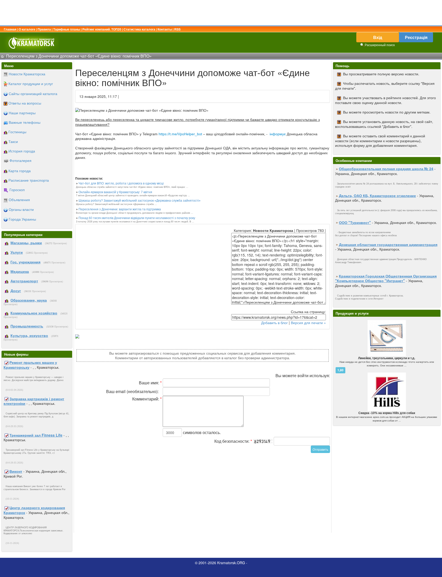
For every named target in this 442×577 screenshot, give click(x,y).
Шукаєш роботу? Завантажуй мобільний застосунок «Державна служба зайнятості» (140, 200)
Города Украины (22, 219)
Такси (13, 141)
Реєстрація (416, 37)
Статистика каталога (139, 29)
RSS (177, 29)
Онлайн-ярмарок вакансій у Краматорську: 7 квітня (115, 192)
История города (21, 150)
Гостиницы (17, 131)
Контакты (165, 29)
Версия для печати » (308, 322)
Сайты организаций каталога (33, 93)
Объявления (19, 199)
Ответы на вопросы (24, 103)
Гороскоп (17, 189)
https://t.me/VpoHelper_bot (180, 134)
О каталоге (27, 29)
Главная (10, 29)
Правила (44, 29)
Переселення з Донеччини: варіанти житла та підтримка (120, 209)
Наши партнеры (22, 112)
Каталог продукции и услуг (30, 83)
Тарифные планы (66, 29)
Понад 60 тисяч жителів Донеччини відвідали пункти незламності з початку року (137, 218)
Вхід (377, 37)
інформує (278, 134)
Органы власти (21, 209)
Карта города (19, 170)
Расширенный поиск (380, 45)
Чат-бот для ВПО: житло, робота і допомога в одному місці (121, 183)
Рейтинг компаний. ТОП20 (101, 29)
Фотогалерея (20, 160)
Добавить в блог (274, 322)
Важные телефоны (24, 122)
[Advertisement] (221, 12)
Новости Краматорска (27, 73)
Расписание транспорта (28, 180)
